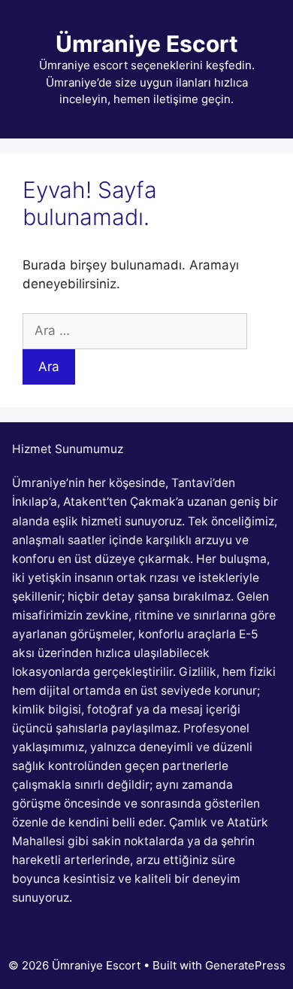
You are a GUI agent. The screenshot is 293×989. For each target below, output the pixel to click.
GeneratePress (245, 965)
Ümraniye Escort (147, 43)
